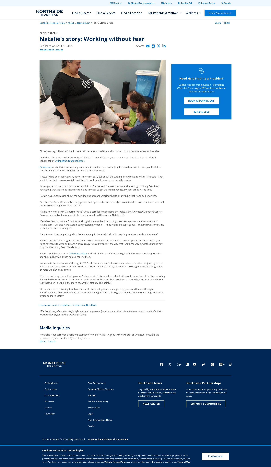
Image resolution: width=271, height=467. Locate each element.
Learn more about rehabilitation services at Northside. (68, 305)
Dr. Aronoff (45, 167)
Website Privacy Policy (98, 401)
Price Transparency (96, 383)
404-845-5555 (201, 111)
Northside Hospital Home (52, 22)
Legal (90, 413)
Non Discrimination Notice (100, 420)
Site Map (92, 395)
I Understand (215, 456)
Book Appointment (201, 100)
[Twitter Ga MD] (179, 364)
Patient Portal (208, 3)
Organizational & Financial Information (108, 439)
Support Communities (206, 403)
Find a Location (131, 13)
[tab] (224, 3)
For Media (49, 401)
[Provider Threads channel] (222, 364)
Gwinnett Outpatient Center (69, 160)
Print (227, 22)
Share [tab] (218, 22)
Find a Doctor (81, 13)
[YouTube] (194, 364)
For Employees (51, 383)
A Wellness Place (78, 253)
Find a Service (105, 13)
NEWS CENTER (151, 403)
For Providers (51, 389)
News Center (83, 22)
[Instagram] (230, 364)
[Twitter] (169, 364)
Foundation (50, 413)
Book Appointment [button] (220, 13)
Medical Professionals (141, 3)
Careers (168, 3)
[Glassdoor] (203, 364)
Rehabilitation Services (51, 49)
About (116, 3)
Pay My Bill (186, 3)
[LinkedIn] (187, 364)
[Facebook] (161, 364)
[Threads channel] (212, 364)
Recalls (91, 426)
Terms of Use (94, 407)
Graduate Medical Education (101, 389)
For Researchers (52, 395)
